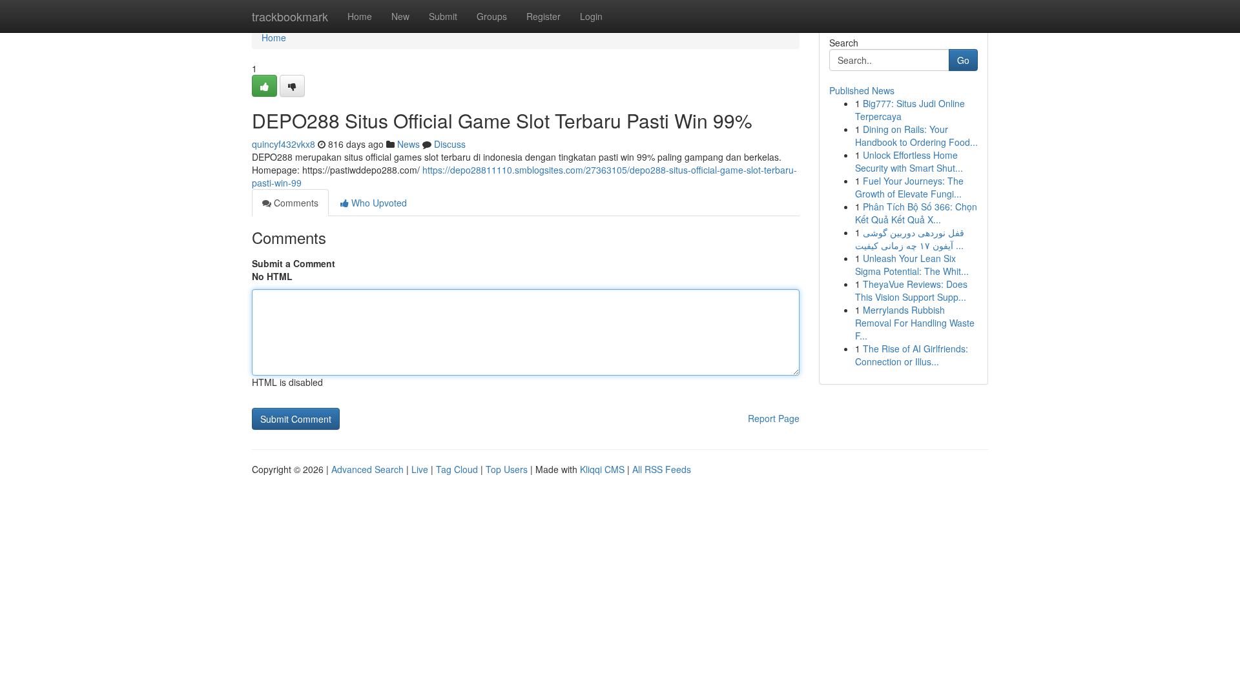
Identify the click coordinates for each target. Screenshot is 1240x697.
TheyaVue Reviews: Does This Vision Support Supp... (911, 290)
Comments (294, 202)
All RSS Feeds (661, 469)
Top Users (507, 469)
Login (591, 16)
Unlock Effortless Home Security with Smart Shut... (909, 161)
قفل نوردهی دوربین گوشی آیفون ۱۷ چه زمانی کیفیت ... (909, 239)
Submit (443, 16)
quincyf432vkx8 (283, 143)
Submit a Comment (293, 263)
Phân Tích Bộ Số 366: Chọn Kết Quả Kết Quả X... (916, 213)
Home (359, 16)
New (400, 16)
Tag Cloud (457, 469)
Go (963, 60)
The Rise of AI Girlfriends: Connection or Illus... (911, 355)
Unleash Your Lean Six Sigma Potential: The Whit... (912, 265)
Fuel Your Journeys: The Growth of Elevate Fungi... (909, 187)
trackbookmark (290, 16)
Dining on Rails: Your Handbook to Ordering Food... (916, 135)
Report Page (774, 418)
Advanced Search (367, 469)
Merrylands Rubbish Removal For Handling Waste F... (915, 322)
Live (419, 469)
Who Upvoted (378, 202)
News (408, 143)
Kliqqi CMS (602, 469)
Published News (861, 90)
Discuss (450, 143)
